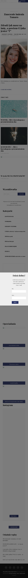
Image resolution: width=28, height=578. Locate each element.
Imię (13, 288)
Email (13, 295)
